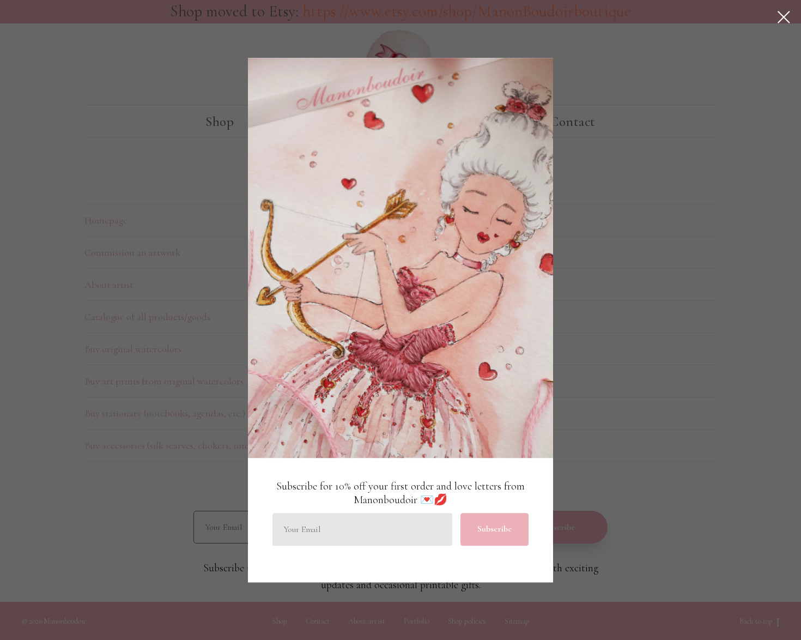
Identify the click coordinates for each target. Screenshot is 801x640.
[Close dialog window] (784, 17)
